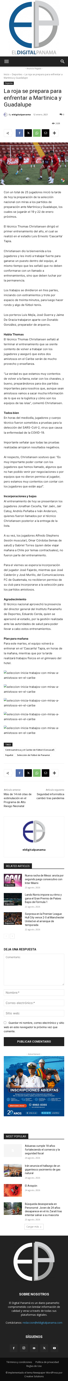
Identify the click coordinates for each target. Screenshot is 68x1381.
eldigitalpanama (21, 114)
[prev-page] (6, 936)
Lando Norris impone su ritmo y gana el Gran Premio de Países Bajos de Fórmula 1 (43, 898)
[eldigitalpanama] (6, 114)
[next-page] (12, 936)
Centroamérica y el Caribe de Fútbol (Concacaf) (29, 749)
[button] (6, 61)
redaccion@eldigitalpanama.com (42, 1322)
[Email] (45, 133)
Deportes (17, 74)
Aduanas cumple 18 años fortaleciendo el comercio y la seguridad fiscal (42, 1149)
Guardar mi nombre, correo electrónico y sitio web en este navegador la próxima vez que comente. (34, 1027)
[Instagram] (24, 1348)
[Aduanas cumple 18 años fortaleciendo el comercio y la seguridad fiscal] (13, 1150)
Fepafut (9, 755)
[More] (54, 133)
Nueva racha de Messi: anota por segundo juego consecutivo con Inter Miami (44, 879)
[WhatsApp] (37, 133)
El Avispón (31, 1185)
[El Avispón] (13, 1190)
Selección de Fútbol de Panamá (33, 755)
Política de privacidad (47, 1362)
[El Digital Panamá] (34, 28)
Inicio (6, 74)
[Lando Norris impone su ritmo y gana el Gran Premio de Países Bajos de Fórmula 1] (13, 899)
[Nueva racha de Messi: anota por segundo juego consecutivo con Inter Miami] (13, 880)
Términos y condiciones (19, 1362)
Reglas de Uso (34, 1366)
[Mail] (34, 1348)
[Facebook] (19, 133)
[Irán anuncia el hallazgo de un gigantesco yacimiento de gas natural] (13, 1170)
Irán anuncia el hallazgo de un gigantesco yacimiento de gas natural (42, 1169)
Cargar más (32, 1226)
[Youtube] (54, 1348)
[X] (28, 133)
